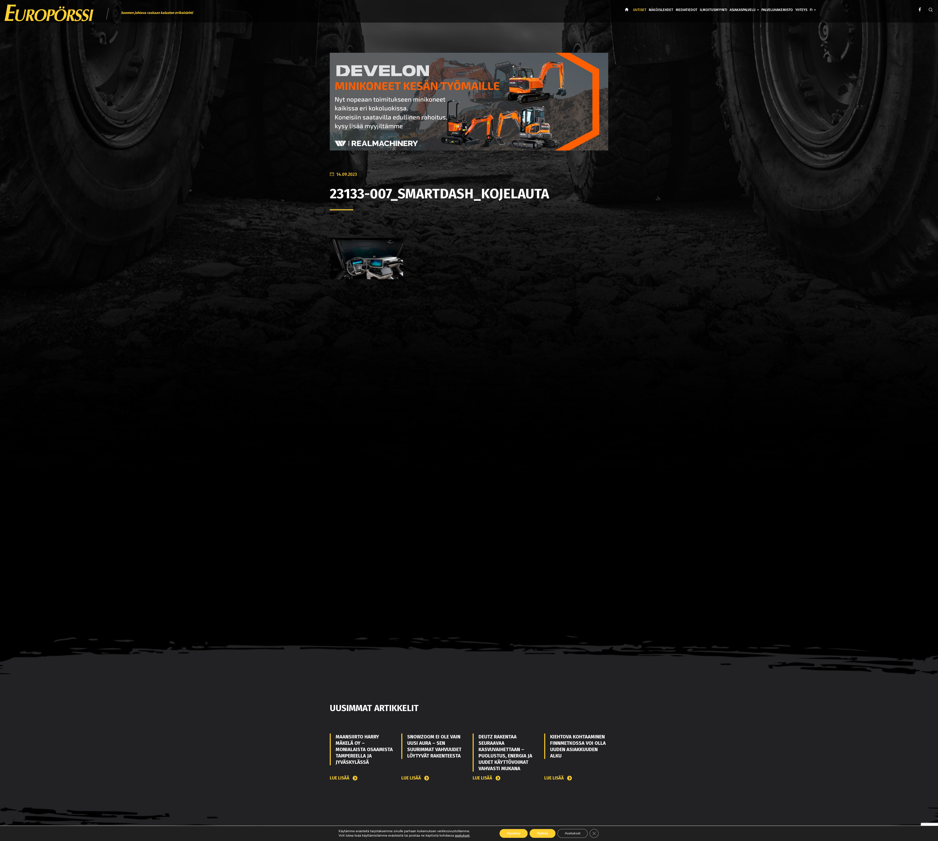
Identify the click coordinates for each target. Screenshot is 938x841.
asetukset (462, 835)
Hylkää (542, 833)
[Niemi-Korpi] (469, 103)
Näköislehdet (661, 10)
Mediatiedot (686, 10)
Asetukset (572, 833)
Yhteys (801, 10)
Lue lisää (340, 778)
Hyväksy (513, 833)
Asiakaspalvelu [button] (743, 10)
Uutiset (639, 10)
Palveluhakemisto (777, 10)
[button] (813, 6)
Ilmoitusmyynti (713, 10)
